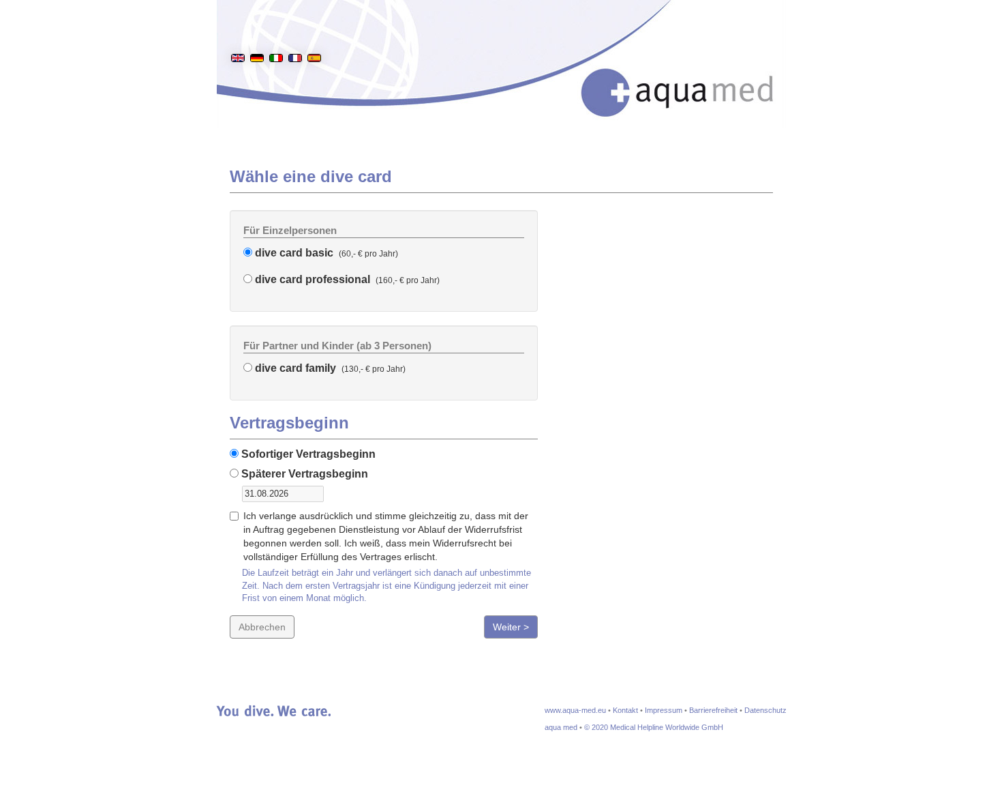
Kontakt (625, 710)
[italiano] (276, 36)
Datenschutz (765, 710)
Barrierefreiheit (713, 710)
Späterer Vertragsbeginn (303, 474)
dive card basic (292, 253)
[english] (238, 36)
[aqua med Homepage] (691, 74)
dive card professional (311, 279)
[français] (295, 36)
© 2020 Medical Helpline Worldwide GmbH (653, 727)
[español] (314, 36)
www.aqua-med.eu (575, 710)
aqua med (561, 727)
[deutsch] (257, 36)
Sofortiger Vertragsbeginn (307, 454)
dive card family (294, 368)
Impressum (663, 710)
